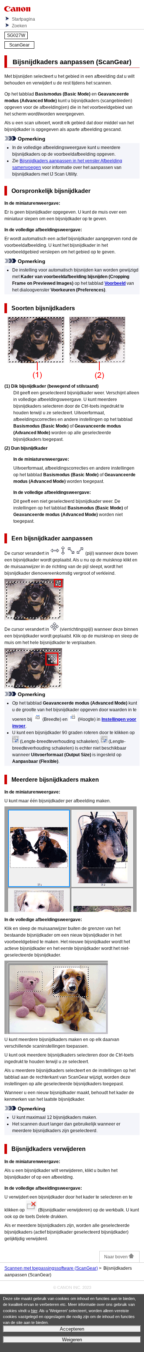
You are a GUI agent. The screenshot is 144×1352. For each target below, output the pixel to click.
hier (34, 1310)
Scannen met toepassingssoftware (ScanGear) (51, 1268)
